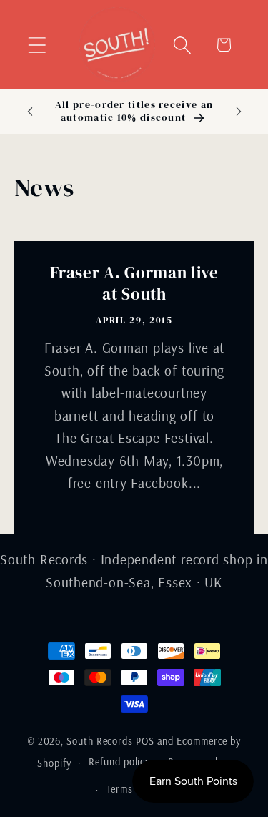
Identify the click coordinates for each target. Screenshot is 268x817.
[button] (36, 44)
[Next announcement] (238, 111)
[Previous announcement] (30, 111)
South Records (99, 741)
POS (145, 741)
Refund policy (119, 761)
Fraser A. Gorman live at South (134, 284)
